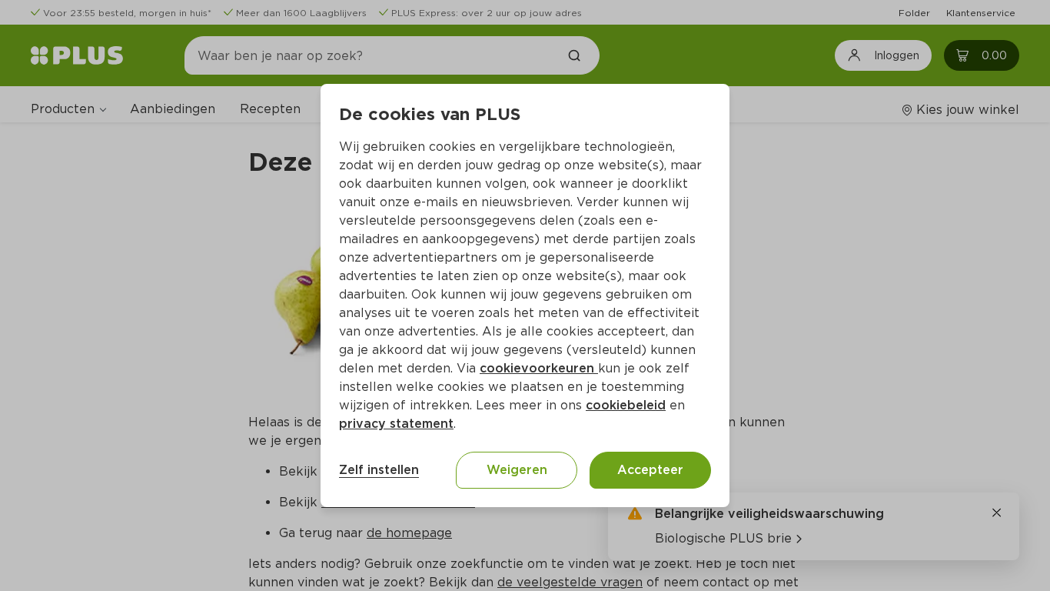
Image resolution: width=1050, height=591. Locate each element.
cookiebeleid (626, 405)
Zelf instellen (379, 469)
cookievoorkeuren (539, 368)
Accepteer (650, 469)
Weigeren (517, 469)
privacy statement (396, 423)
